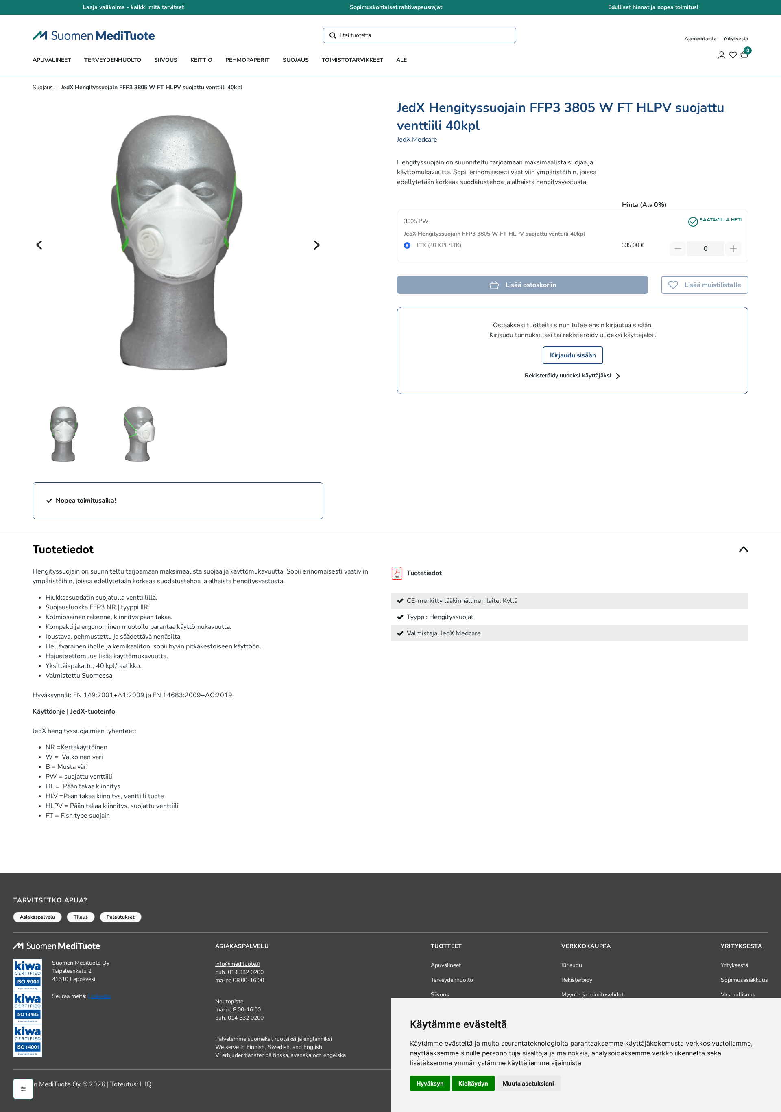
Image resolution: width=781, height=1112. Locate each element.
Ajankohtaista (701, 38)
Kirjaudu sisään (573, 355)
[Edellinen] (39, 244)
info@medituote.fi (237, 964)
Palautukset (121, 917)
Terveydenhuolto (112, 60)
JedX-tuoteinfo (92, 711)
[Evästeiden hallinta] (23, 1089)
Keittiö (201, 60)
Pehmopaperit (247, 60)
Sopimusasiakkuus (744, 980)
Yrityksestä (735, 38)
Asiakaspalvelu (37, 917)
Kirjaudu (571, 965)
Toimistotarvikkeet (352, 60)
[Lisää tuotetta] (733, 248)
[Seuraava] (316, 244)
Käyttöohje (49, 711)
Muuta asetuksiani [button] (528, 1083)
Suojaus (296, 60)
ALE (401, 60)
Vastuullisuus (738, 994)
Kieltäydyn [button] (473, 1083)
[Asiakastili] (722, 54)
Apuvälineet (52, 60)
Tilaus (81, 917)
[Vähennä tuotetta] (678, 248)
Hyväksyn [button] (430, 1083)
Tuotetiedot (424, 573)
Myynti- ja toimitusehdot (592, 994)
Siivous (165, 60)
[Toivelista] (733, 54)
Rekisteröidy (576, 980)
